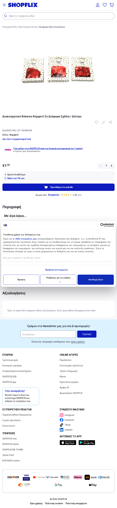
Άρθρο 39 (64, 387)
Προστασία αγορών (69, 382)
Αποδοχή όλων (95, 279)
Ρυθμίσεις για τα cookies (58, 278)
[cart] (112, 5)
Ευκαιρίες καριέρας (12, 365)
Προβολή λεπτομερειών (56, 270)
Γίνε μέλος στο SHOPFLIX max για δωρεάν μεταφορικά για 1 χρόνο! (48, 148)
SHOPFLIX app (9, 382)
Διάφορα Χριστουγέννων (52, 27)
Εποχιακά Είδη (9, 27)
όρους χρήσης (78, 342)
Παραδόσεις (66, 360)
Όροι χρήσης (36, 503)
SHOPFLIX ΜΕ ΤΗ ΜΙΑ (12, 449)
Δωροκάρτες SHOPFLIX (71, 393)
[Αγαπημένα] (104, 5)
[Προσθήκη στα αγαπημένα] (97, 122)
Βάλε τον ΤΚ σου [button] (16, 178)
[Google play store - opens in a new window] (86, 442)
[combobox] (58, 15)
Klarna (63, 376)
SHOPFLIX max (9, 438)
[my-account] (97, 5)
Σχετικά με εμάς (10, 360)
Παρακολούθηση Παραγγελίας (17, 415)
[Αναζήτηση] (6, 16)
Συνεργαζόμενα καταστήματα (16, 371)
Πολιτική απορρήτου (76, 503)
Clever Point (8, 455)
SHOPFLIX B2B (9, 376)
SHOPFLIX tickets (10, 444)
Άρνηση (21, 279)
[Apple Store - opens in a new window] (68, 442)
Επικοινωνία (8, 426)
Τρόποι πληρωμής (69, 371)
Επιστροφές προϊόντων (71, 365)
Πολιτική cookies (54, 503)
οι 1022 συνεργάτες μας (25, 239)
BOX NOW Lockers (11, 460)
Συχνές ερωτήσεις (11, 420)
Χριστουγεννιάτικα (28, 27)
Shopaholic (53, 195)
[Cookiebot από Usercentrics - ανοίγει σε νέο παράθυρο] (100, 225)
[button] (4, 5)
